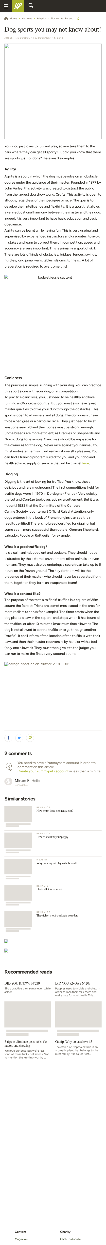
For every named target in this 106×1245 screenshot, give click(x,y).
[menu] (6, 6)
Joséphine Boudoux (18, 38)
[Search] (31, 6)
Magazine (21, 1239)
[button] (8, 738)
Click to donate (70, 1239)
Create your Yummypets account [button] (43, 771)
